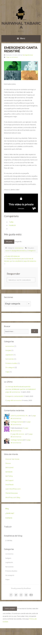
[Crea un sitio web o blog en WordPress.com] (31, 595)
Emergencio (31, 250)
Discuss (8, 463)
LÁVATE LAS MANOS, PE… (19, 415)
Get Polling (9, 476)
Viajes (7, 372)
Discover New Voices (12, 459)
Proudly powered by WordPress (21, 588)
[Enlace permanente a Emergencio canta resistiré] (21, 70)
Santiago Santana (28, 55)
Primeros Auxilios (11, 363)
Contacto (8, 518)
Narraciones (9, 359)
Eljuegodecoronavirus (19, 250)
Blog (7, 508)
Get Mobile (8, 472)
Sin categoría (9, 367)
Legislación (9, 355)
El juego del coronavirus (13, 256)
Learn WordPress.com (13, 489)
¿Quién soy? (9, 513)
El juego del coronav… (18, 434)
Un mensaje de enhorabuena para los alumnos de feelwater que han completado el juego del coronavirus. (20, 389)
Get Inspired (9, 467)
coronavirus (19, 248)
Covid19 (8, 250)
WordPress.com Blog (12, 497)
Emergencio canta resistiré (14, 396)
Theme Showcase (11, 493)
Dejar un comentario (12, 57)
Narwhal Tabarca (21, 25)
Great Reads (9, 484)
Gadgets (8, 350)
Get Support (9, 480)
